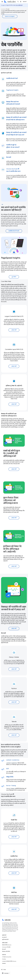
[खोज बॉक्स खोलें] (18, 1)
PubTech (14, 688)
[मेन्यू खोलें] (2, 1)
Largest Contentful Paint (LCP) (14, 316)
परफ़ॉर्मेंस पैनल (14, 856)
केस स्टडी (4, 949)
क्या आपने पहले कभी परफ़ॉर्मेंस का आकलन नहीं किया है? (13, 208)
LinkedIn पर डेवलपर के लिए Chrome (9, 961)
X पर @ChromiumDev (6, 956)
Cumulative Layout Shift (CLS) (14, 349)
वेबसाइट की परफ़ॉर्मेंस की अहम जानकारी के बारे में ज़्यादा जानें (13, 608)
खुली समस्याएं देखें (5, 939)
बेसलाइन (3, 750)
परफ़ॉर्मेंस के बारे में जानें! (13, 231)
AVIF (7, 769)
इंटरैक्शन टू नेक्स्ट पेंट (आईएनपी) (14, 386)
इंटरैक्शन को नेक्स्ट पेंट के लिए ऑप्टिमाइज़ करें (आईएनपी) (12, 549)
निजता (5, 969)
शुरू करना (14, 277)
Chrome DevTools (5, 799)
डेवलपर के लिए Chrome (6, 945)
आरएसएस (4, 963)
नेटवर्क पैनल (14, 820)
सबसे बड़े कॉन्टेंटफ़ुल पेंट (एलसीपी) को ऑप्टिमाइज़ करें (11, 453)
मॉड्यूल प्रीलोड (9, 777)
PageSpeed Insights (10, 257)
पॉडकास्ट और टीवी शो (6, 951)
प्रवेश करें (24, 1)
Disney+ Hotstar (14, 657)
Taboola (14, 721)
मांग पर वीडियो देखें (19, 5)
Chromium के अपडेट (6, 947)
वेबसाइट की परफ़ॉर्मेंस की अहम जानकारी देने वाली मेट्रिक (12, 284)
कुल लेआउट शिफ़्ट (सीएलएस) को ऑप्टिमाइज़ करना (10, 500)
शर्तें (1, 969)
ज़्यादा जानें (13, 330)
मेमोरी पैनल (14, 892)
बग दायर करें (4, 937)
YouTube (4, 959)
